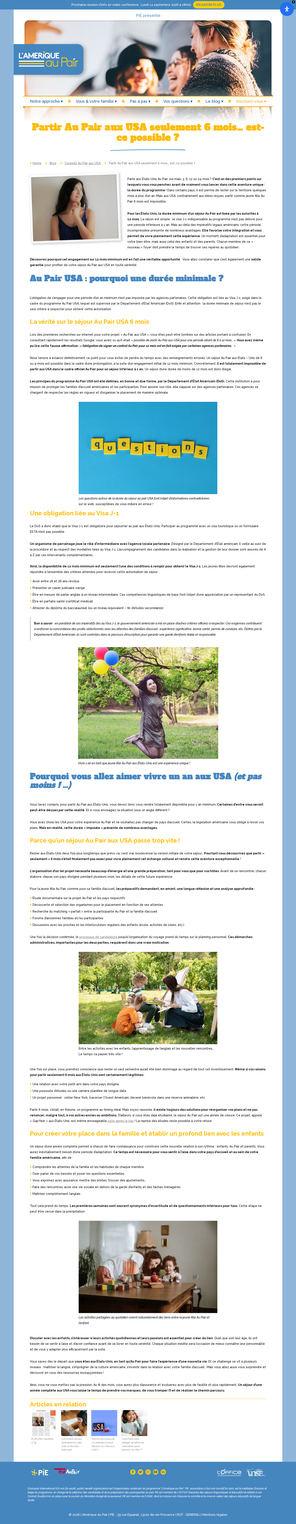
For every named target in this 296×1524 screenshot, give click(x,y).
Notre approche (45, 101)
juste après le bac (120, 1121)
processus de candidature (98, 937)
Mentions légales (214, 1514)
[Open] (287, 9)
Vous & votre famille (95, 101)
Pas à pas (138, 101)
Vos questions (176, 101)
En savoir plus (208, 4)
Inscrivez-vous (249, 101)
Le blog (212, 101)
